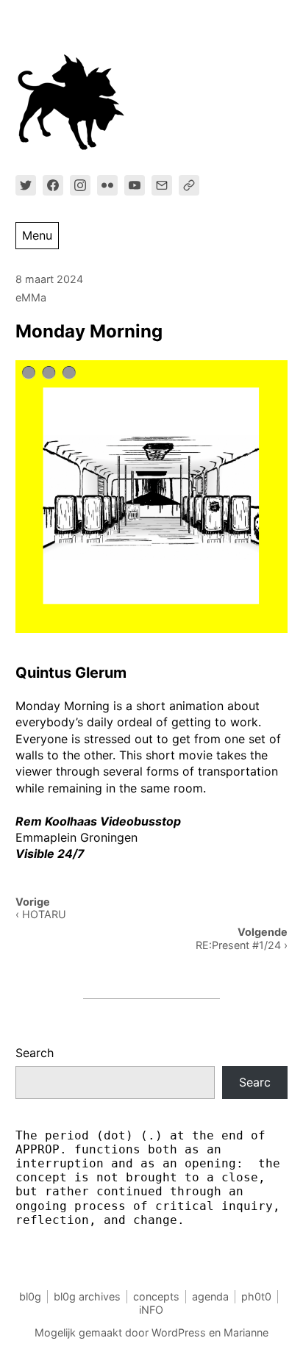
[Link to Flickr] (107, 185)
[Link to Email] (162, 185)
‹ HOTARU (40, 914)
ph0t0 (256, 1296)
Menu (37, 235)
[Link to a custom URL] (189, 185)
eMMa (30, 297)
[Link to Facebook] (53, 185)
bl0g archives (87, 1296)
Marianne (246, 1332)
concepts (156, 1296)
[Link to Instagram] (80, 185)
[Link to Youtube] (134, 185)
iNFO (151, 1309)
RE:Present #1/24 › (242, 945)
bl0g (30, 1296)
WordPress (179, 1332)
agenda (210, 1296)
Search (34, 1052)
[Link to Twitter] (25, 185)
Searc (255, 1082)
